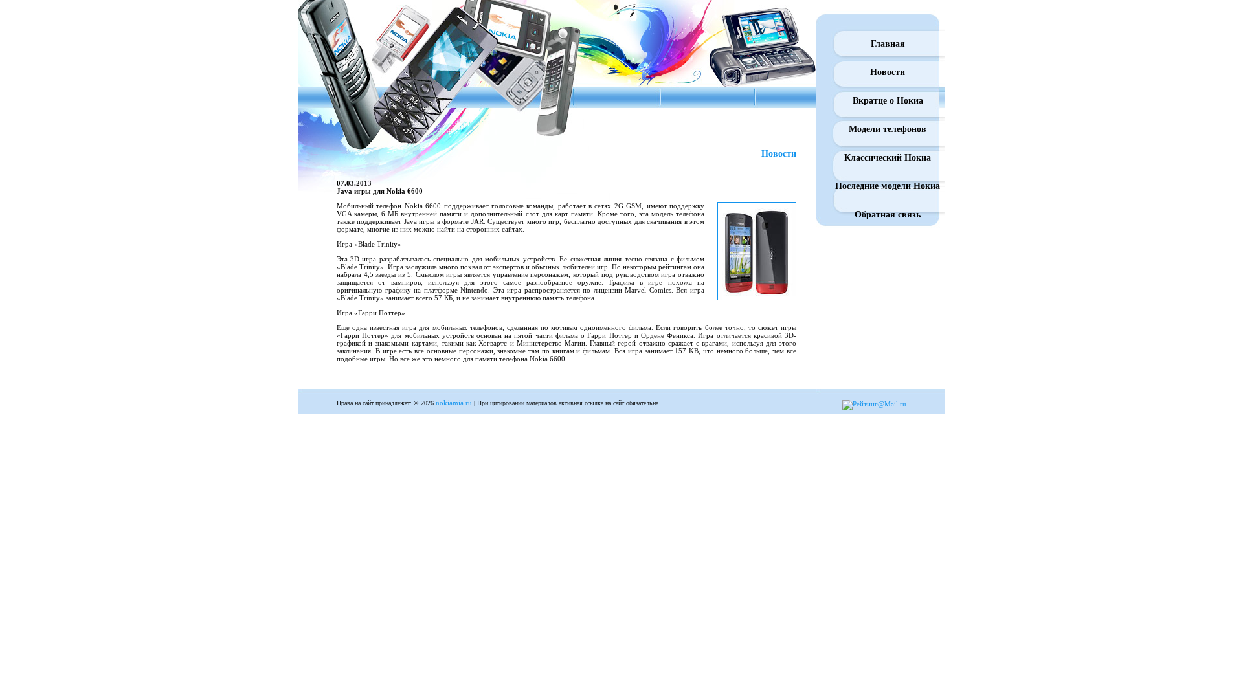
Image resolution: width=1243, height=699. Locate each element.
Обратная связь (888, 214)
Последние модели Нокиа (887, 186)
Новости (887, 72)
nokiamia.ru (454, 402)
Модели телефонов (887, 129)
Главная (888, 44)
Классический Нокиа (887, 157)
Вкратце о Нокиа (888, 100)
